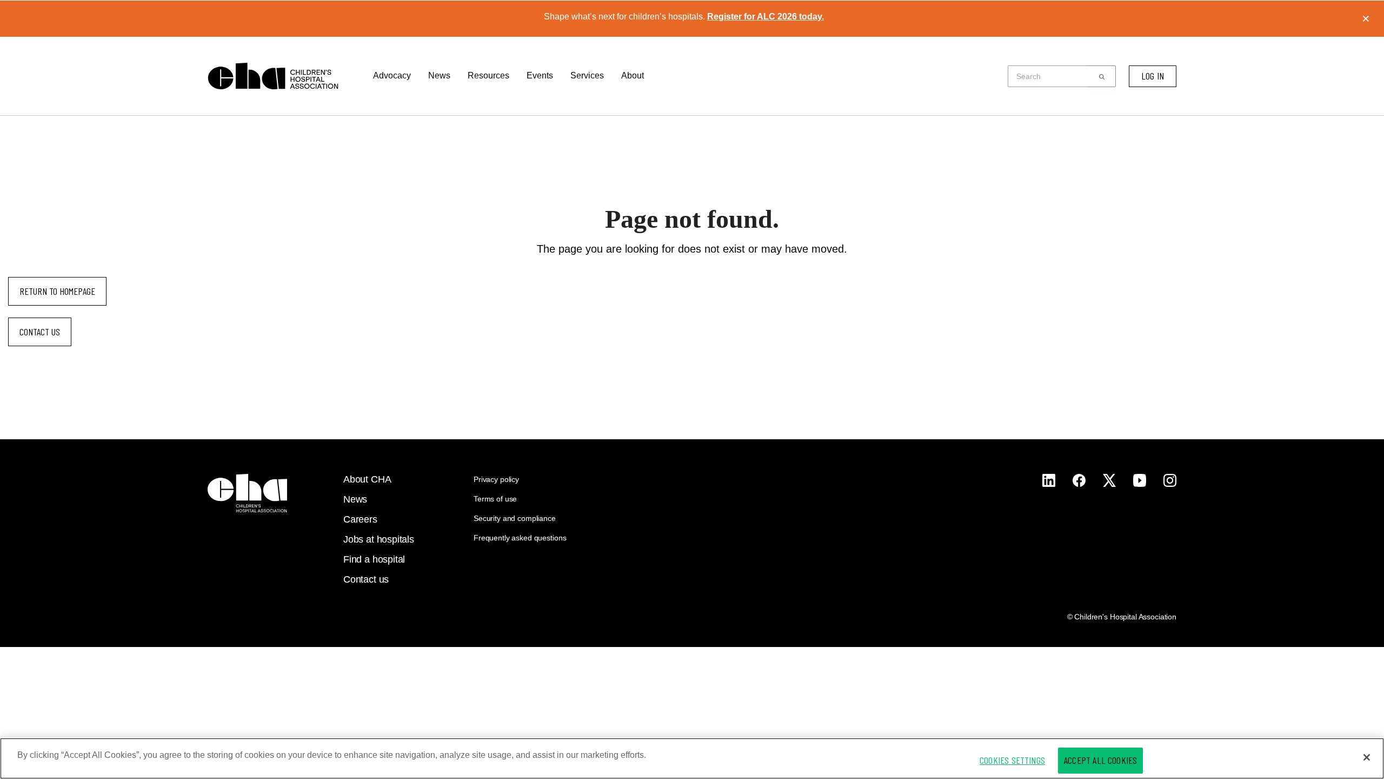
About (632, 75)
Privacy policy (496, 479)
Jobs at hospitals (378, 539)
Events (540, 75)
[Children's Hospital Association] (247, 493)
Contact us (39, 332)
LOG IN (1152, 76)
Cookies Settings (1012, 760)
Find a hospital (374, 559)
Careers (360, 519)
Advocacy (392, 75)
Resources (488, 75)
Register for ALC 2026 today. (765, 16)
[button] (1102, 76)
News (439, 75)
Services (587, 75)
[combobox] (1051, 76)
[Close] (1367, 757)
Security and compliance (515, 518)
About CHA (367, 479)
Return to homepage (57, 291)
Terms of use (495, 498)
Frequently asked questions (520, 537)
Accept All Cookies (1100, 760)
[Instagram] (1048, 480)
